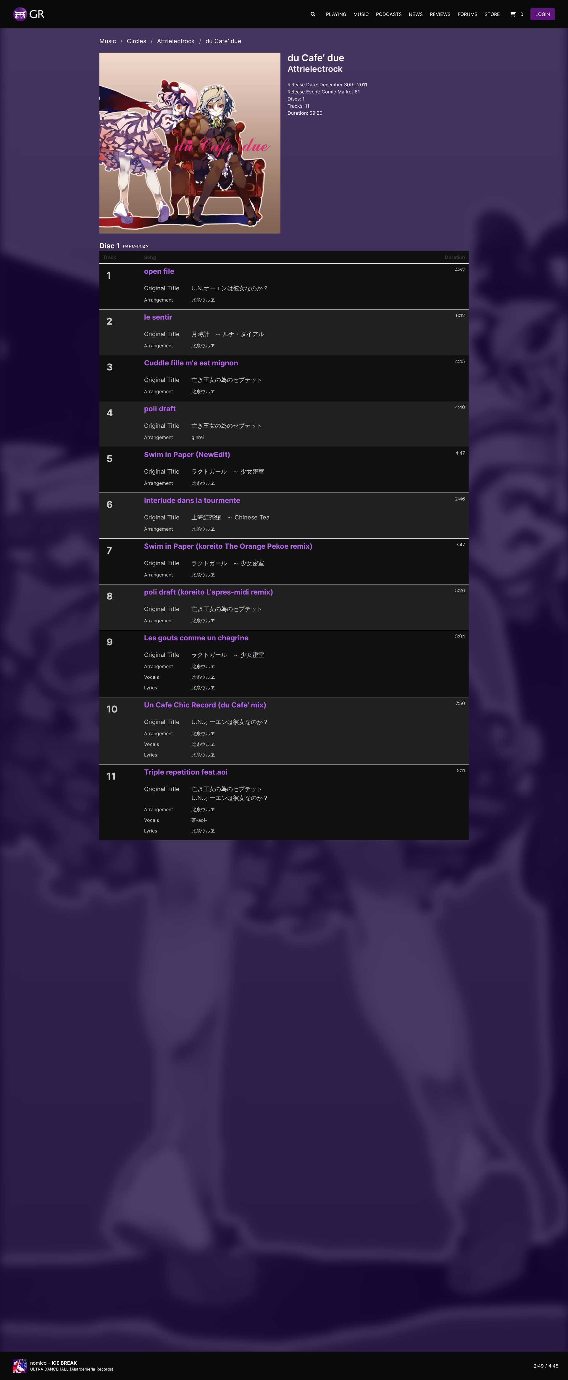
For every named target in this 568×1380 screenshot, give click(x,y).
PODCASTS (389, 14)
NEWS (416, 14)
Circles (136, 41)
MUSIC (361, 14)
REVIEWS (440, 14)
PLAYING (336, 14)
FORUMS (467, 14)
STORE (492, 14)
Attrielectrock (176, 41)
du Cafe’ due (223, 41)
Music (107, 41)
